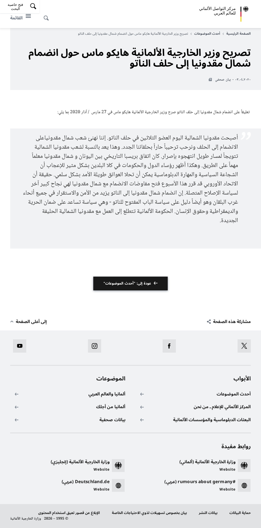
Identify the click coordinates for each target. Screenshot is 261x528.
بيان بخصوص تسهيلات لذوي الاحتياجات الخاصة (149, 513)
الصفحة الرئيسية (238, 33)
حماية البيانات (240, 513)
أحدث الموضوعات (207, 33)
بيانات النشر (208, 513)
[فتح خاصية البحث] (47, 15)
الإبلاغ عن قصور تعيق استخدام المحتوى (69, 513)
